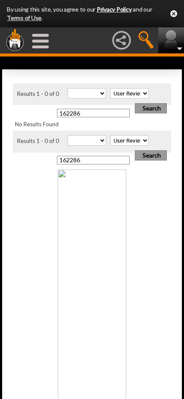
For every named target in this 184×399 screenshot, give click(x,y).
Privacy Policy (114, 9)
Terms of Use (24, 17)
